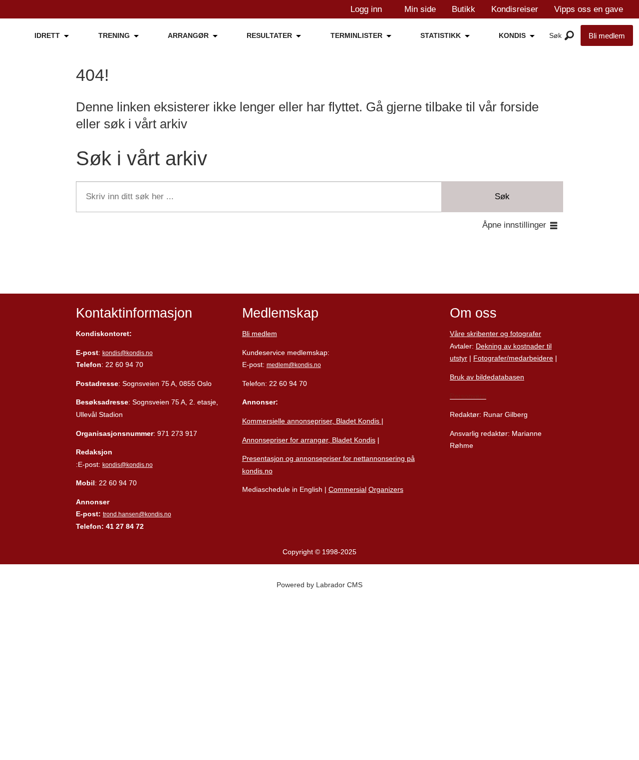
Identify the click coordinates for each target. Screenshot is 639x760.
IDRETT (47, 35)
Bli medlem (607, 35)
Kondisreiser (514, 9)
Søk (502, 196)
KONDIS (512, 35)
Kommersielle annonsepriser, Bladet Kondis (311, 421)
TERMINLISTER (356, 35)
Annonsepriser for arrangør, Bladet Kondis (308, 440)
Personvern (468, 396)
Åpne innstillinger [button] (514, 225)
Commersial (347, 489)
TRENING (114, 35)
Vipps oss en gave (588, 9)
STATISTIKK (440, 35)
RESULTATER (269, 35)
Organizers (385, 489)
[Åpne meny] (569, 35)
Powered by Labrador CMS (319, 585)
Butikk (463, 9)
